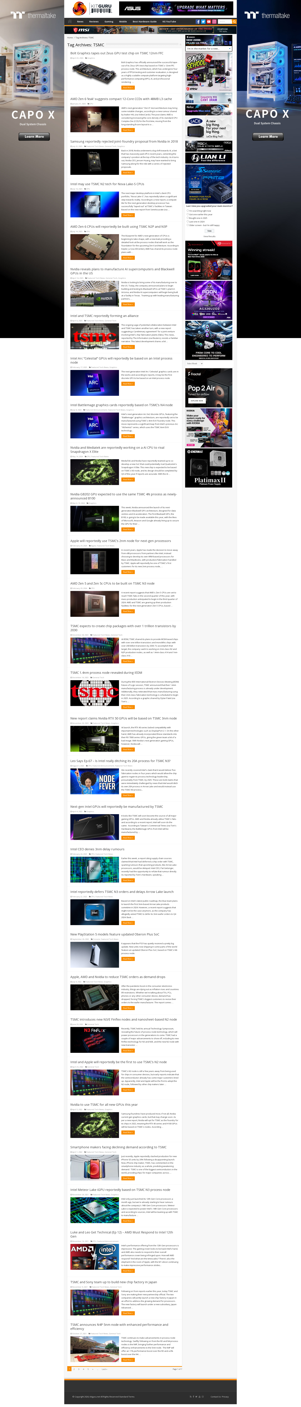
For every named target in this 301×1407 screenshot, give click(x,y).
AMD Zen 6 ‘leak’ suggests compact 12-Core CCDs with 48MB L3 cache (121, 99)
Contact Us (216, 1396)
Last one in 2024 (196, 221)
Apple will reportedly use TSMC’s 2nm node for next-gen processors (120, 541)
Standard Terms (127, 1396)
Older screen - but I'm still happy (204, 225)
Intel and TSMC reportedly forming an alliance (104, 316)
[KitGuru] (91, 7)
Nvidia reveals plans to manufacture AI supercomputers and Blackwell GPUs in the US (122, 271)
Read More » (128, 88)
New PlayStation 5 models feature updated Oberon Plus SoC (114, 934)
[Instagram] (214, 21)
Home (70, 21)
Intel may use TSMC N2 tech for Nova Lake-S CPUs (107, 184)
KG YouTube (169, 21)
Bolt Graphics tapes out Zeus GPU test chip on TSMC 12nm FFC (116, 53)
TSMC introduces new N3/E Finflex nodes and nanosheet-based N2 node (123, 1019)
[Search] (234, 21)
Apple (93, 545)
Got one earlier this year (200, 214)
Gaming (109, 21)
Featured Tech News (95, 146)
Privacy (225, 1396)
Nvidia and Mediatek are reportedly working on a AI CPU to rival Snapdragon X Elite (117, 449)
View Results (209, 236)
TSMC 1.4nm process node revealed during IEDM (106, 672)
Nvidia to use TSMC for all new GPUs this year (104, 1104)
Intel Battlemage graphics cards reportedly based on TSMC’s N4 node (121, 405)
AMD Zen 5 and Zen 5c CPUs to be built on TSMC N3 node (112, 583)
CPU (91, 104)
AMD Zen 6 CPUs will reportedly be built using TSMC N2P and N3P (118, 226)
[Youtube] (209, 21)
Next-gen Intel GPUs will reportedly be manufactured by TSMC (116, 806)
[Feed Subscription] (180, 44)
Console (96, 939)
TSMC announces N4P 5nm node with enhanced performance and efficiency (119, 1326)
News (80, 21)
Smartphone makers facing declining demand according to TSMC (118, 1147)
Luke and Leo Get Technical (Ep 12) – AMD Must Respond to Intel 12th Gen (121, 1234)
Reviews (94, 21)
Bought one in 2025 (198, 218)
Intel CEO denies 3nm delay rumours (97, 849)
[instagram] (202, 1397)
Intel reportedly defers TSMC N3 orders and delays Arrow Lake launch (122, 892)
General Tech (110, 146)
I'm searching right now (200, 210)
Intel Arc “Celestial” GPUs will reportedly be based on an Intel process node (121, 360)
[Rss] (191, 1397)
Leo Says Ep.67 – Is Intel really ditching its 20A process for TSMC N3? (120, 761)
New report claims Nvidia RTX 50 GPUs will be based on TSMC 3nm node (123, 718)
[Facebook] (198, 21)
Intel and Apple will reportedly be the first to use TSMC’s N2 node (118, 1062)
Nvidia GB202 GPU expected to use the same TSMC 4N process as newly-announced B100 (123, 496)
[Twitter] (203, 21)
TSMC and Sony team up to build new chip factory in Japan (113, 1282)
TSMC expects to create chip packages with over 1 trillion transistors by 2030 (123, 628)
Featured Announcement (96, 410)
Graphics (91, 58)
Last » (104, 1369)
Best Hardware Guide (145, 21)
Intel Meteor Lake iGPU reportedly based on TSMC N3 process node (120, 1190)
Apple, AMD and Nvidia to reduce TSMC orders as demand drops (117, 977)
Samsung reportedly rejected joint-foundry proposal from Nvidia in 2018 (124, 141)
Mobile (123, 21)
